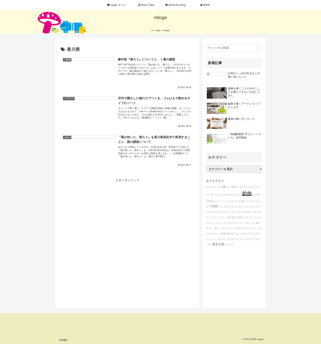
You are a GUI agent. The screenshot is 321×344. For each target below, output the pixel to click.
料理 (236, 223)
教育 (224, 239)
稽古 (219, 239)
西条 (251, 206)
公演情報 (243, 233)
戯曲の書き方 (227, 233)
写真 (233, 186)
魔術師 (257, 239)
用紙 (255, 212)
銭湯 (208, 233)
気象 (237, 239)
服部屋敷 (238, 206)
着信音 (219, 212)
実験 (246, 187)
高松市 (240, 217)
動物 (227, 244)
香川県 (214, 217)
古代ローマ (220, 201)
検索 (252, 201)
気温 (232, 201)
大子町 (224, 223)
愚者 (260, 228)
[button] (259, 48)
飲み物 (226, 194)
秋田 (229, 187)
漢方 (224, 217)
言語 (219, 217)
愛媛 (212, 194)
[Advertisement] (127, 206)
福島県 (248, 239)
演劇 (223, 186)
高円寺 (242, 239)
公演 (255, 194)
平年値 (230, 223)
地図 (208, 194)
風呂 (247, 206)
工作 (212, 223)
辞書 (219, 187)
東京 (232, 228)
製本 (225, 212)
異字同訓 (230, 239)
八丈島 (258, 201)
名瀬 (246, 217)
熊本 (260, 217)
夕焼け (247, 223)
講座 (241, 187)
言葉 (208, 223)
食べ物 (237, 212)
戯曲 (247, 193)
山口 (221, 206)
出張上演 (218, 194)
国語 (252, 233)
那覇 (243, 228)
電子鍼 (237, 201)
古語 (255, 217)
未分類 (213, 187)
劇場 (208, 187)
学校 (229, 217)
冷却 (251, 217)
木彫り (218, 223)
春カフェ (253, 228)
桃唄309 (227, 206)
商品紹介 (214, 233)
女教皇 (208, 244)
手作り (214, 239)
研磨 (247, 228)
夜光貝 (251, 187)
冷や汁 (241, 223)
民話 (243, 201)
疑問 (208, 206)
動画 (231, 194)
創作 (234, 217)
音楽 (227, 201)
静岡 (237, 233)
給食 (248, 201)
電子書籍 (225, 228)
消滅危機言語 (246, 212)
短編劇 (237, 228)
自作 (259, 212)
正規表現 (237, 194)
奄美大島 (218, 244)
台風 (232, 212)
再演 (231, 244)
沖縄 (256, 206)
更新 (253, 223)
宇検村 (214, 206)
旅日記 (257, 187)
